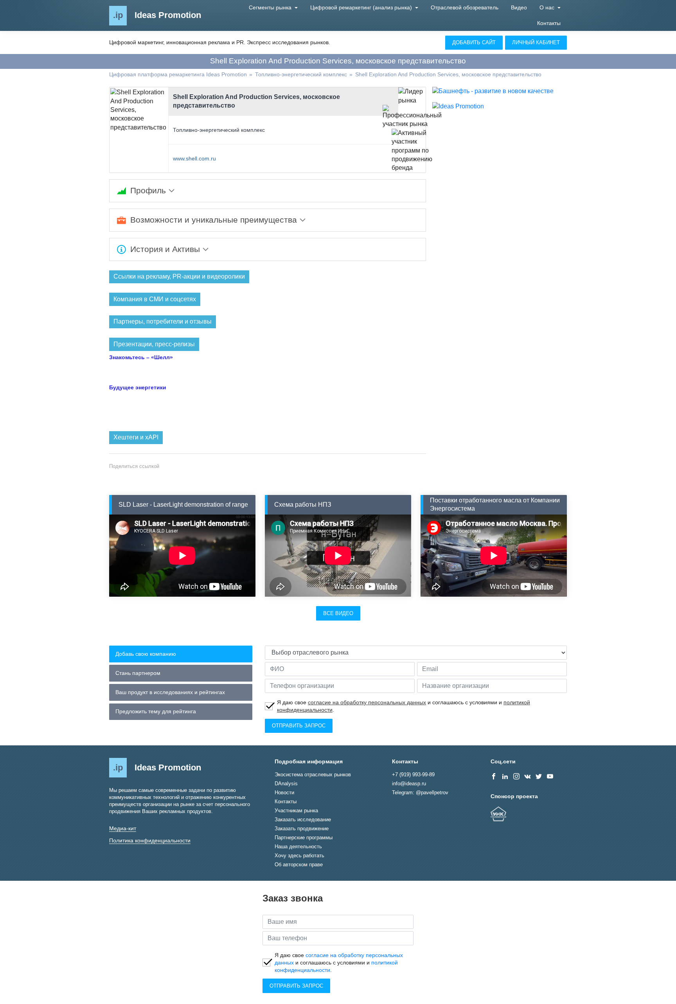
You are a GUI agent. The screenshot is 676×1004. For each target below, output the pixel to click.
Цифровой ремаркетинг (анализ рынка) (362, 7)
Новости (284, 792)
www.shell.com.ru (194, 158)
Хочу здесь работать (299, 855)
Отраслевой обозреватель (464, 7)
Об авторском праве (299, 864)
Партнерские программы (304, 837)
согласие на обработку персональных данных (367, 702)
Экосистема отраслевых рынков (313, 774)
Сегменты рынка (271, 7)
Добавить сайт (474, 42)
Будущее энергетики (137, 387)
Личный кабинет (536, 42)
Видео (519, 7)
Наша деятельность (298, 846)
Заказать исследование (303, 819)
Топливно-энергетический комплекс (219, 130)
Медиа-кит (122, 828)
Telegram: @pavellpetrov (420, 792)
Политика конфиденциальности (150, 840)
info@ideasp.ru (409, 783)
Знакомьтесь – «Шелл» (141, 357)
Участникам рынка (296, 810)
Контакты (549, 23)
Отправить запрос (298, 726)
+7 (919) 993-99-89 (413, 774)
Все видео (338, 613)
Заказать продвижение (302, 828)
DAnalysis (286, 783)
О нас (547, 7)
